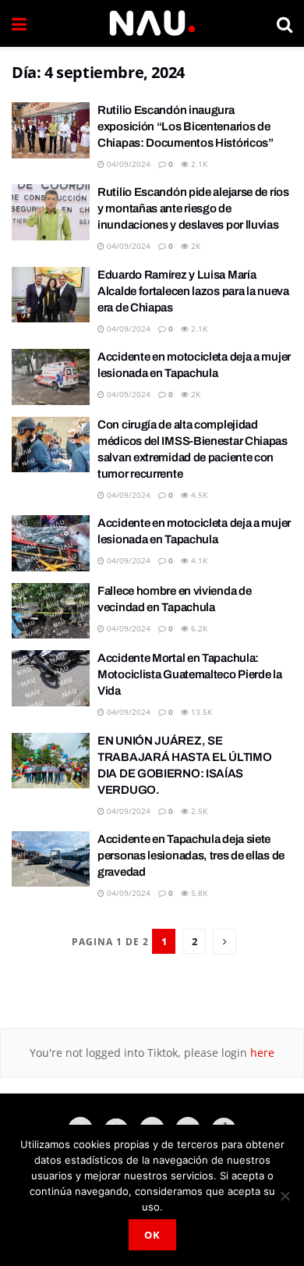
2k (194, 245)
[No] (284, 1196)
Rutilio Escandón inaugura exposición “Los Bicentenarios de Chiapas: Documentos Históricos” (185, 126)
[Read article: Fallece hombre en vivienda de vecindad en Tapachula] (51, 611)
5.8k (198, 892)
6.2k (198, 628)
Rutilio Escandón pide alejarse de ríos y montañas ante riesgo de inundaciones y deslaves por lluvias (193, 208)
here (260, 1052)
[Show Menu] (19, 23)
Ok (152, 1235)
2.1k (198, 163)
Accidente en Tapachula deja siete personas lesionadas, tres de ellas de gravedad (191, 855)
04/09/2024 (127, 163)
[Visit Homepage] (151, 23)
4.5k (198, 494)
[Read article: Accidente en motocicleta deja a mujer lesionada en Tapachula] (51, 377)
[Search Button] (284, 23)
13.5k (200, 711)
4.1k (198, 560)
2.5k (198, 810)
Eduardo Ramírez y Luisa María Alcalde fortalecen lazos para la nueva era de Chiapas (193, 291)
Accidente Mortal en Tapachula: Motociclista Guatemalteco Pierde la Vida (189, 674)
